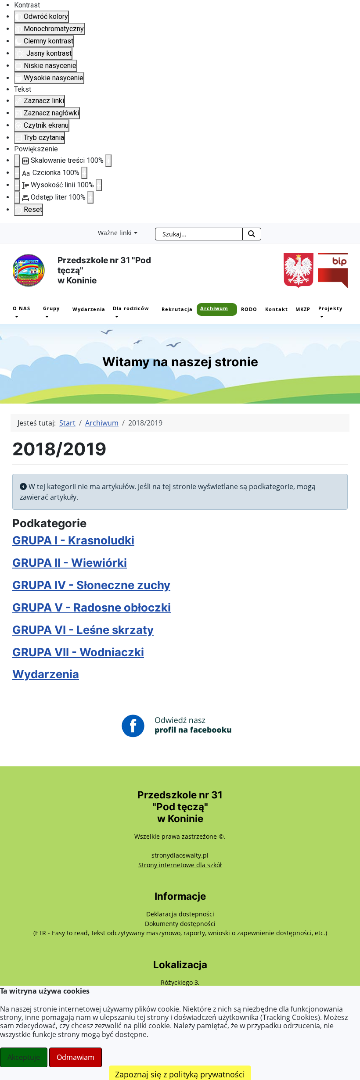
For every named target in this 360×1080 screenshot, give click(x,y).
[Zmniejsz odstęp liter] (17, 197)
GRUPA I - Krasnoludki (73, 540)
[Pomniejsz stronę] (17, 160)
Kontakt (276, 309)
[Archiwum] (202, 316)
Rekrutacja (177, 309)
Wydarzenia (88, 309)
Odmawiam (75, 1057)
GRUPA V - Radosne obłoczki (91, 607)
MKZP (302, 309)
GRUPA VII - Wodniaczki (78, 652)
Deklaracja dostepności (180, 914)
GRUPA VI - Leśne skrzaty (83, 630)
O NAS (21, 308)
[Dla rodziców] (115, 316)
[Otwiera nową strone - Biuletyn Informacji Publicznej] (330, 270)
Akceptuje (23, 1057)
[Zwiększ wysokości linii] (99, 185)
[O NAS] (15, 316)
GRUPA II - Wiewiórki (69, 562)
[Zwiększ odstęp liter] (90, 197)
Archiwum (214, 308)
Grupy (51, 308)
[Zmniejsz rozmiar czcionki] (17, 173)
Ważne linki (115, 233)
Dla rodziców (131, 308)
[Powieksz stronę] (108, 160)
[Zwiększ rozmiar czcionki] (84, 173)
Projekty (330, 308)
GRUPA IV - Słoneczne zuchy (91, 585)
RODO (249, 309)
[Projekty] (321, 316)
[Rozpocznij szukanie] (251, 234)
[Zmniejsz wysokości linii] (17, 185)
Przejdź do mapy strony (6, 230)
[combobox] (199, 234)
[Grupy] (45, 316)
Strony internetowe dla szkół (180, 865)
